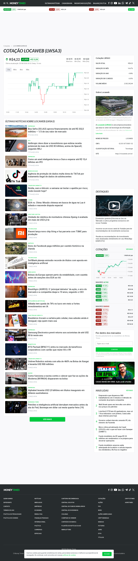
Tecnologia (32, 229)
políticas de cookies (69, 555)
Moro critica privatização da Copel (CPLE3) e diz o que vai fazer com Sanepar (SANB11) (116, 429)
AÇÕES (100, 502)
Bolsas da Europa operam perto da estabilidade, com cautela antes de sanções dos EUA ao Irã (57, 276)
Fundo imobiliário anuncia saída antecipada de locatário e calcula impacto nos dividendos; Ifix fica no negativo (115, 447)
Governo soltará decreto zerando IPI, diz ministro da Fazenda (115, 421)
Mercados (32, 272)
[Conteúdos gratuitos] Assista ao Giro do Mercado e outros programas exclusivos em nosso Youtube (112, 220)
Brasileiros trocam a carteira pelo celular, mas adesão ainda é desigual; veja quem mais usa (58, 319)
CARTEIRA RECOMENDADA (70, 498)
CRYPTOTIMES (130, 498)
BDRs (100, 510)
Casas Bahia (67, 3)
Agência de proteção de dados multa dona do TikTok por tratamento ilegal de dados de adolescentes (56, 175)
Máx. (28, 70)
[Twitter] (133, 3)
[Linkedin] (119, 3)
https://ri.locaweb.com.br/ (124, 154)
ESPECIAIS (38, 533)
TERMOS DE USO (8, 510)
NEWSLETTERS (66, 529)
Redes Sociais (33, 171)
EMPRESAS (38, 506)
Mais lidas (102, 390)
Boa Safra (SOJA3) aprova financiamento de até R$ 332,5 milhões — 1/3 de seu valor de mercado (56, 130)
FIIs (99, 506)
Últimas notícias (52, 3)
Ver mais (47, 419)
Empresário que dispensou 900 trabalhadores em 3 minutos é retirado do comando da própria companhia (115, 397)
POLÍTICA (37, 526)
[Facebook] (108, 3)
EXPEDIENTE (7, 502)
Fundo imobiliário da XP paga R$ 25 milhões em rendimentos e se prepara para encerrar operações (116, 438)
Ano (21, 70)
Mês (15, 70)
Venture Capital (34, 214)
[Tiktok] (130, 3)
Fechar (107, 554)
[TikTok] (130, 490)
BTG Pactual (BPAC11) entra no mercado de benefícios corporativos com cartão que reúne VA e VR (55, 348)
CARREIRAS (38, 529)
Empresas (31, 126)
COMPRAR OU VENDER (68, 518)
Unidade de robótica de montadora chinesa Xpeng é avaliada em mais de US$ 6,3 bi (58, 218)
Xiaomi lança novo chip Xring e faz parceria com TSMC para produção (57, 233)
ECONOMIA (38, 510)
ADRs (100, 529)
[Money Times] (17, 3)
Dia (8, 70)
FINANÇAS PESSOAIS (41, 518)
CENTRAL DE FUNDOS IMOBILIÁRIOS (73, 506)
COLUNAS (64, 514)
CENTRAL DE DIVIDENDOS (69, 510)
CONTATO (6, 506)
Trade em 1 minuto (35, 185)
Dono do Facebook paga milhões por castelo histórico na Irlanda (56, 247)
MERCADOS (38, 502)
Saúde (30, 373)
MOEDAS (101, 522)
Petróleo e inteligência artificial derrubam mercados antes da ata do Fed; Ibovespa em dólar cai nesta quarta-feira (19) (58, 406)
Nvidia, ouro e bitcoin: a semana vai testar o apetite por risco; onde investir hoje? (58, 189)
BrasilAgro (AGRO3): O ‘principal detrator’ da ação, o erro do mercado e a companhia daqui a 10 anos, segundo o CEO (57, 290)
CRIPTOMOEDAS (103, 518)
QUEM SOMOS (8, 498)
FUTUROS (101, 526)
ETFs (99, 533)
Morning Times (33, 402)
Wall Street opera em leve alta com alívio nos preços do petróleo (115, 406)
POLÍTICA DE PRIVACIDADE (12, 514)
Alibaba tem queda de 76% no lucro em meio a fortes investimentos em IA (54, 305)
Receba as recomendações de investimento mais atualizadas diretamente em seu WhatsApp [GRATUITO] (114, 238)
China (30, 200)
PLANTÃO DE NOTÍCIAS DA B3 (71, 526)
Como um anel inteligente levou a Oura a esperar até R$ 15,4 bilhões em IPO (57, 160)
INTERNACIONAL (39, 522)
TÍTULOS (101, 537)
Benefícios (32, 344)
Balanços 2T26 (99, 3)
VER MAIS (129, 249)
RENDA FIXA (38, 514)
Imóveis (31, 243)
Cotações (6, 46)
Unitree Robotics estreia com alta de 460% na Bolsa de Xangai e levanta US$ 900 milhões (58, 362)
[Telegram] (126, 3)
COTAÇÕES (101, 498)
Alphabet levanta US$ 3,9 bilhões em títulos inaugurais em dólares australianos (56, 391)
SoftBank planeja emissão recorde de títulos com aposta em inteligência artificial (57, 261)
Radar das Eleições (82, 3)
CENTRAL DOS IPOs (67, 502)
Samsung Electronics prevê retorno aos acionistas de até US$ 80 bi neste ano (58, 334)
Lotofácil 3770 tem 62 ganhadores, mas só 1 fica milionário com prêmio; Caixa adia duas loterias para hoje (116, 413)
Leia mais (99, 133)
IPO (29, 140)
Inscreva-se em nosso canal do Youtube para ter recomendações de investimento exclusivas (114, 230)
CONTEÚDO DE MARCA (68, 522)
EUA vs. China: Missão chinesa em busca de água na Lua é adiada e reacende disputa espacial (56, 204)
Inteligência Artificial (36, 301)
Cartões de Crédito (35, 315)
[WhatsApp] (123, 3)
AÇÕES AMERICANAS (105, 514)
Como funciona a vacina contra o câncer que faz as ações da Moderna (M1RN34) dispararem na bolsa (58, 377)
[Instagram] (112, 3)
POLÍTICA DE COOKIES (10, 518)
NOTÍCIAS (37, 498)
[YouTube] (115, 3)
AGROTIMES (129, 502)
